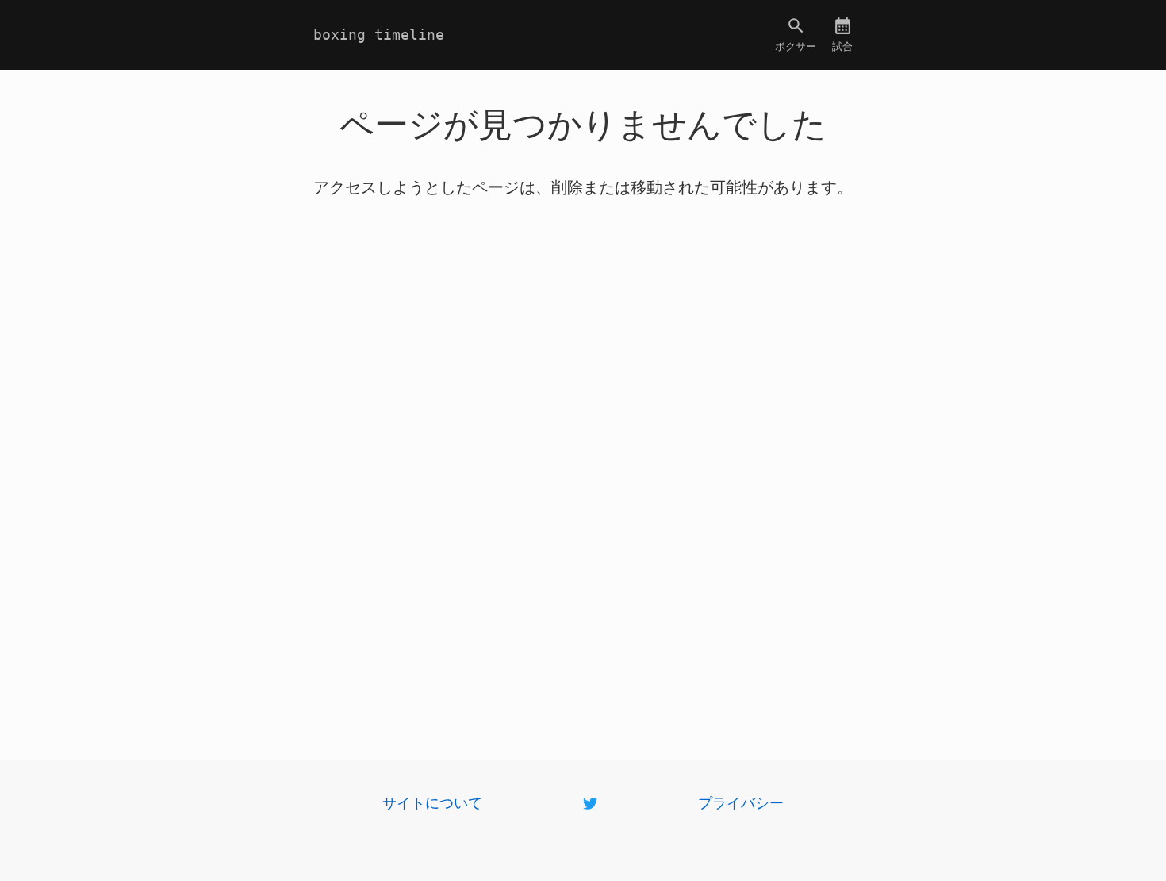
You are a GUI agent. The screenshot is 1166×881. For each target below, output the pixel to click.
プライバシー (741, 802)
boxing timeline (378, 35)
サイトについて (432, 802)
